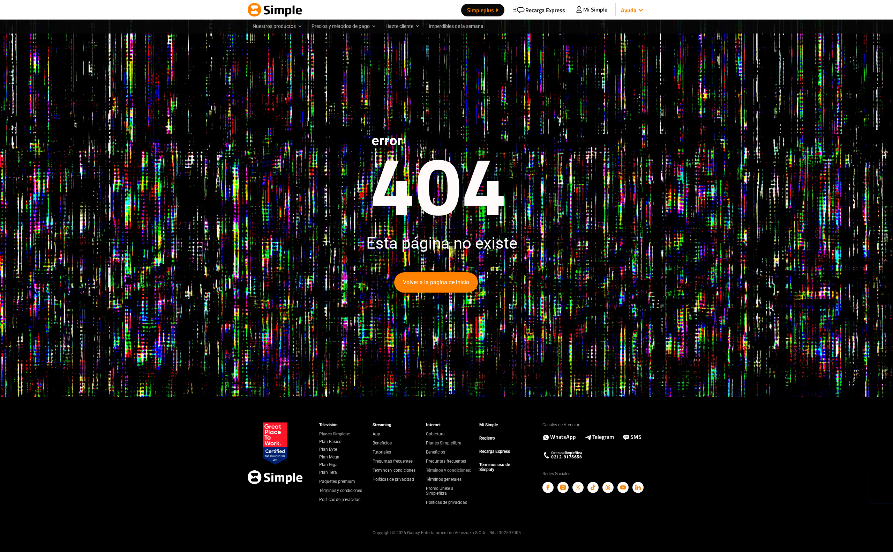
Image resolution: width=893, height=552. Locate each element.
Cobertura (435, 434)
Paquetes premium (337, 481)
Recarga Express (494, 451)
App (376, 434)
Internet (433, 424)
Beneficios (382, 443)
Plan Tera (328, 472)
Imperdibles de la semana (456, 26)
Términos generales (443, 479)
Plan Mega (329, 457)
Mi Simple (488, 424)
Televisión (328, 424)
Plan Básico (330, 441)
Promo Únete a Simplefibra (439, 491)
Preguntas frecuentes (393, 461)
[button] (630, 10)
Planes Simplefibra (443, 443)
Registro (487, 438)
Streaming (382, 424)
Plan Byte (328, 449)
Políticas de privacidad (339, 499)
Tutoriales (382, 452)
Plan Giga (328, 464)
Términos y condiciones (340, 490)
